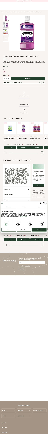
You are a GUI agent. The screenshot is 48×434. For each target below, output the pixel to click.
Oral (9, 11)
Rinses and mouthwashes (16, 11)
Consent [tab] (8, 207)
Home (3, 11)
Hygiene (6, 11)
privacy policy (27, 265)
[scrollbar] (24, 153)
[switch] (18, 225)
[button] (24, 410)
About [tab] (39, 207)
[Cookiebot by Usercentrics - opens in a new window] (41, 203)
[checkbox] (19, 265)
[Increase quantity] (8, 78)
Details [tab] (24, 207)
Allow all (39, 229)
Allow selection (24, 229)
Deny (9, 229)
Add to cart (10, 147)
